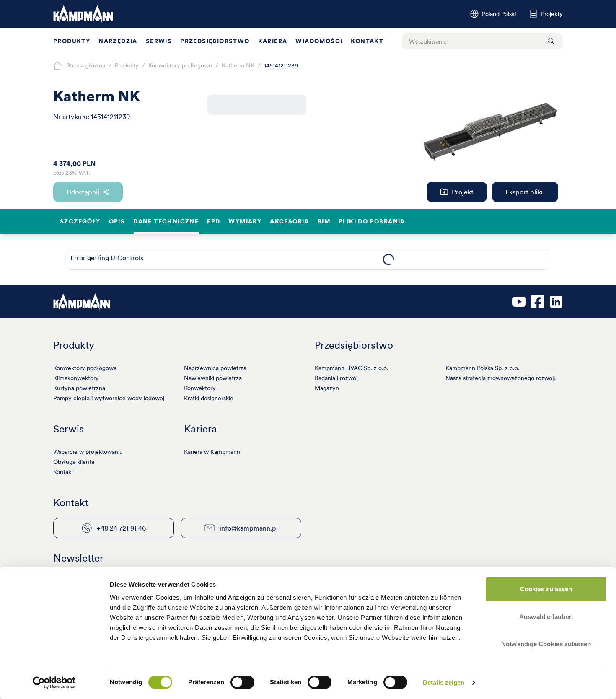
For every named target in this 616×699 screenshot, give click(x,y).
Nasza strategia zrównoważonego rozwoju (501, 378)
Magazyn (327, 388)
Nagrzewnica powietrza (215, 368)
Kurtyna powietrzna (79, 388)
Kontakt (367, 41)
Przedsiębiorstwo (214, 41)
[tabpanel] (388, 259)
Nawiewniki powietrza (213, 378)
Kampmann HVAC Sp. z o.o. (351, 368)
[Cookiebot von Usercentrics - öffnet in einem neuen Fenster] (54, 682)
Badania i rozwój (336, 378)
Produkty (71, 41)
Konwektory (200, 388)
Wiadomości (318, 41)
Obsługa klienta (73, 462)
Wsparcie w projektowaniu (88, 452)
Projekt (463, 192)
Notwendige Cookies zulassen (546, 643)
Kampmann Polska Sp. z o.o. (482, 368)
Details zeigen (443, 682)
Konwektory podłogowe (85, 368)
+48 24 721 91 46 (121, 528)
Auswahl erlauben (546, 616)
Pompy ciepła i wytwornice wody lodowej (108, 398)
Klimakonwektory (76, 378)
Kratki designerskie (208, 398)
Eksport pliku (525, 192)
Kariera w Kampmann (212, 452)
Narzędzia (117, 41)
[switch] (242, 682)
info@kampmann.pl (249, 528)
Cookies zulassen (546, 589)
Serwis (159, 41)
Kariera (272, 41)
